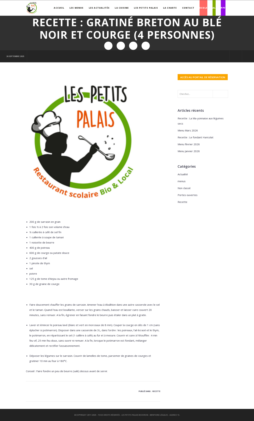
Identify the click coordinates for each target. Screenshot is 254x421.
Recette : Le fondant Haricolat (195, 137)
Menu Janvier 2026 (189, 151)
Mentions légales (159, 415)
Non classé (184, 188)
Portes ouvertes (187, 195)
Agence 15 (174, 415)
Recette (156, 391)
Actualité (183, 174)
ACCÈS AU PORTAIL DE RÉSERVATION (202, 77)
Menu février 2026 (189, 144)
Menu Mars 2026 (188, 130)
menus (182, 181)
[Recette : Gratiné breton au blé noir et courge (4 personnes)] (108, 46)
